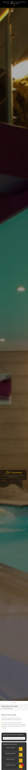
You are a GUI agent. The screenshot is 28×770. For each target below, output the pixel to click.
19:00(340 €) (20, 766)
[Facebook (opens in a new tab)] (14, 5)
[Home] (1, 708)
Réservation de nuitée (8, 708)
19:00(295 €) (20, 749)
